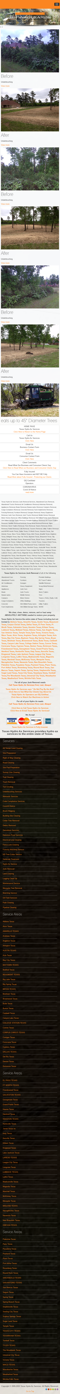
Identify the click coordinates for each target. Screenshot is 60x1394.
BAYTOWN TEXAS (11, 965)
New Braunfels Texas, (43, 662)
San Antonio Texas (9, 633)
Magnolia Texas (9, 1187)
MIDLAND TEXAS (10, 1206)
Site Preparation (9, 753)
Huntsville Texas (22, 651)
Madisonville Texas (36, 657)
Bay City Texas (13, 638)
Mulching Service (10, 893)
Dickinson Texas (50, 646)
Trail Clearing (8, 777)
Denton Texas (36, 646)
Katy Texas (35, 651)
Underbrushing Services (12, 792)
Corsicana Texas (8, 646)
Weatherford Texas (15, 678)
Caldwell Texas (9, 1013)
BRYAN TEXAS (9, 989)
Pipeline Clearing (9, 907)
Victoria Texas (48, 633)
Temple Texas (24, 633)
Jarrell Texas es (9, 1129)
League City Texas (43, 654)
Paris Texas (7, 1244)
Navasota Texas (26, 662)
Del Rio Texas (8, 1057)
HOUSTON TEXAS (10, 1119)
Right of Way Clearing (11, 758)
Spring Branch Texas (11, 1302)
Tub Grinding (8, 787)
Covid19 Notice (9, 806)
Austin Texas (42, 622)
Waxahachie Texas (10, 1369)
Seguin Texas (20, 670)
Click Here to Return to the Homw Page (29, 432)
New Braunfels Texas (11, 1220)
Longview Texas (8, 657)
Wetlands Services (10, 796)
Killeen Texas (48, 627)
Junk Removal (8, 869)
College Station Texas (34, 643)
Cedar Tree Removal (11, 821)
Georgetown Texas (27, 649)
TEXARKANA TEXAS (12, 1336)
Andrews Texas (9, 936)
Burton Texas (8, 1008)
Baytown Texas (27, 638)
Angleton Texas (30, 635)
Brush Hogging (9, 811)
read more (30, 492)
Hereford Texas (7, 651)
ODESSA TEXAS (10, 1225)
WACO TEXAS (9, 1365)
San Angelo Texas (49, 630)
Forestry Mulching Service (13, 850)
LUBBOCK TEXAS (10, 1172)
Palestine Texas (8, 665)
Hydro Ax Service (10, 864)
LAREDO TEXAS (10, 1158)
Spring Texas (32, 670)
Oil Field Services (10, 898)
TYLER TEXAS (9, 1345)
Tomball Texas (9, 1341)
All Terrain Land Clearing (12, 748)
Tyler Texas (36, 633)
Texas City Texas (25, 673)
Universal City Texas (35, 676)
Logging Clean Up (10, 878)
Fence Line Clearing (11, 845)
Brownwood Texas (30, 641)
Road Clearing (8, 763)
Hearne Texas (8, 1109)
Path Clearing (8, 903)
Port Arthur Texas (8, 668)
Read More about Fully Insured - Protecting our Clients (29, 477)
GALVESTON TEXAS (12, 1095)
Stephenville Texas (47, 670)
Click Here (29, 441)
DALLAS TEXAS (9, 1052)
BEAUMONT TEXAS (11, 975)
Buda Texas (44, 641)
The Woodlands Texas (16, 676)
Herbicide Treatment (11, 859)
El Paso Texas (44, 625)
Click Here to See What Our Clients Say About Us (30, 692)
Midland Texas (21, 630)
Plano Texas (50, 665)
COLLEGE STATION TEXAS (14, 1023)
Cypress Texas (23, 646)
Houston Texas (34, 627)
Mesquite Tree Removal (12, 888)
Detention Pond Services (13, 835)
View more (5, 86)
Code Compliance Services (14, 801)
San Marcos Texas (10, 1287)
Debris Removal (9, 825)
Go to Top (30, 1391)
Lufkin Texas (21, 657)
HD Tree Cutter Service (12, 854)
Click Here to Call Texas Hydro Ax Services (30, 708)
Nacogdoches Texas (10, 662)
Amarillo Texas (29, 622)
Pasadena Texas (23, 665)
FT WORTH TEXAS (11, 1085)
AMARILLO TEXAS (11, 931)
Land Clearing (8, 874)
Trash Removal (9, 782)
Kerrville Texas (47, 651)
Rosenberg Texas (25, 668)
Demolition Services (11, 830)
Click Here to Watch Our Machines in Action (30, 697)
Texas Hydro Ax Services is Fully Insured (29, 727)
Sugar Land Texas (9, 673)
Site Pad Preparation (11, 767)
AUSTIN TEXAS (9, 950)
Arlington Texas (45, 635)
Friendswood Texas (10, 1090)
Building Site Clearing (11, 816)
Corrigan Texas (9, 1037)
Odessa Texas (35, 630)
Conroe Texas (51, 643)
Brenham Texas (14, 641)
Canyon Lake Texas (15, 643)
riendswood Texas (10, 649)
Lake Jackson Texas (25, 654)
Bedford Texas (9, 970)
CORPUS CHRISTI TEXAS (14, 1033)
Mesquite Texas (43, 660)
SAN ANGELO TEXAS (12, 1278)
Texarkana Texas (40, 673)
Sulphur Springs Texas (12, 1316)
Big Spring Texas (42, 638)
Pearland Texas (37, 665)
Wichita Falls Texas (32, 678)
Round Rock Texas (41, 668)
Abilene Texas (16, 622)
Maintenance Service (11, 883)
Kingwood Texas (8, 654)
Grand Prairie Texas (44, 649)
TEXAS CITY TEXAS (11, 1331)
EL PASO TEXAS (10, 1080)
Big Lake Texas (9, 979)
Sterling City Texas (10, 1312)
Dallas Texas (32, 625)
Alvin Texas (18, 635)
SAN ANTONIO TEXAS (12, 1283)
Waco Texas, (7, 635)
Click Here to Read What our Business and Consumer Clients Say (29, 468)
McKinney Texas (28, 660)
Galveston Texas (20, 627)
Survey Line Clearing (11, 772)
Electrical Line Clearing (12, 840)
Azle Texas (7, 955)
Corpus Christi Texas (16, 625)
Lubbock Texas (7, 630)
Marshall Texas (13, 660)
